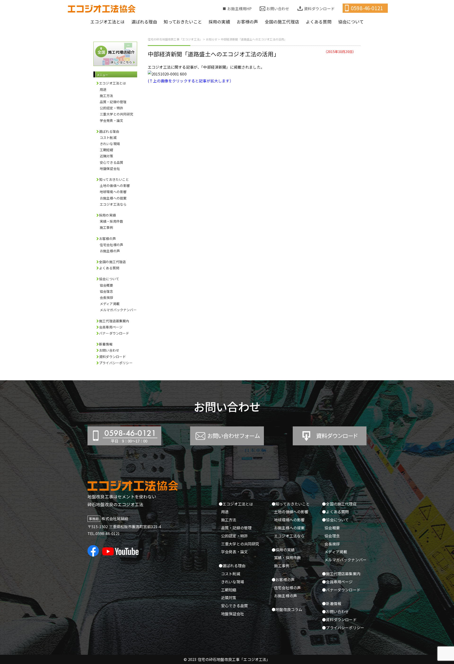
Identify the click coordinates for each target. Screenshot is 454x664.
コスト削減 (108, 137)
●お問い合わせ (335, 611)
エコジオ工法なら (113, 204)
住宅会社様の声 (111, 244)
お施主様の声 (110, 250)
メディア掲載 (110, 303)
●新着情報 (331, 603)
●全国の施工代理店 (339, 504)
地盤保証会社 (110, 168)
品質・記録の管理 (113, 101)
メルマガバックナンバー (118, 309)
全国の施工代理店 (112, 261)
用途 (103, 89)
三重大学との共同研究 (116, 114)
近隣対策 (106, 156)
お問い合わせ (277, 8)
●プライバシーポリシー (343, 627)
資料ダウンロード (319, 8)
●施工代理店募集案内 (341, 573)
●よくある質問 (335, 511)
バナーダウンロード (114, 333)
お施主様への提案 (113, 198)
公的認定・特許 (111, 108)
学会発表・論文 (111, 120)
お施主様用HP (239, 8)
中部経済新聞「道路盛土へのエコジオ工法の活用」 (213, 54)
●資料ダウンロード (339, 619)
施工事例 (106, 227)
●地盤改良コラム (287, 609)
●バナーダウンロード (341, 590)
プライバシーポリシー (116, 362)
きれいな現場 (110, 143)
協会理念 (106, 291)
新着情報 (106, 344)
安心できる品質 (111, 162)
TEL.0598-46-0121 (103, 533)
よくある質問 (109, 268)
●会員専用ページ (337, 581)
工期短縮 (106, 149)
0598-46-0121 (367, 8)
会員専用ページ (110, 327)
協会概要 (106, 285)
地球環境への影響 (113, 191)
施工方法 (106, 95)
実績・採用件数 (111, 221)
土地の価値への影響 (115, 185)
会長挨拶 (106, 297)
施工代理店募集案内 (114, 321)
